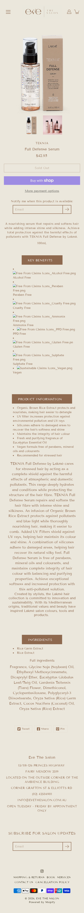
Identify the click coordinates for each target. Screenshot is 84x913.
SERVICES (64, 877)
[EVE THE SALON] (42, 12)
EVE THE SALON (47, 898)
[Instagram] (42, 871)
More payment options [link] (42, 191)
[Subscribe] (67, 209)
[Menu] (8, 12)
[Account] (69, 12)
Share (45, 728)
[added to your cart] (77, 12)
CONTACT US (24, 882)
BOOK (51, 877)
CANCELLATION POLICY (53, 882)
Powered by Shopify (42, 902)
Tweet (26, 728)
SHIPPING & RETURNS (28, 877)
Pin (62, 728)
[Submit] (67, 846)
